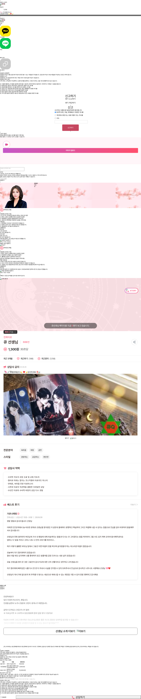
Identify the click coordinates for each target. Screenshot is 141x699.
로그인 (1, 232)
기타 (58, 118)
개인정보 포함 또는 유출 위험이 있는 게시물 (70, 115)
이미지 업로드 (70, 150)
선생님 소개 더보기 (65, 631)
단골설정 (4, 697)
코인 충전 (2, 234)
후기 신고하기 (70, 99)
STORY (133, 291)
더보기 (133, 504)
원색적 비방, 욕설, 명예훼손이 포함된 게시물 (70, 112)
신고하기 (70, 128)
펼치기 (67, 438)
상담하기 (80, 697)
